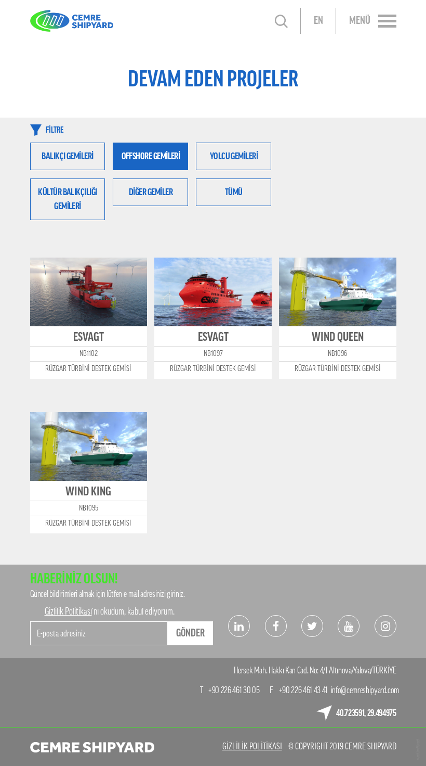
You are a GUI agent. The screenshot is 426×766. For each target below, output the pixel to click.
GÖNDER (190, 633)
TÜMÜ (234, 192)
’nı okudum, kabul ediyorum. (110, 611)
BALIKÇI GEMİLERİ (67, 156)
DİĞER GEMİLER (150, 192)
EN (318, 21)
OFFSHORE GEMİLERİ (151, 156)
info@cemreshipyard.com (365, 690)
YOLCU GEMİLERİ (234, 156)
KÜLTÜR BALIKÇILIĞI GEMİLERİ (67, 199)
